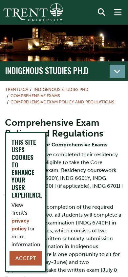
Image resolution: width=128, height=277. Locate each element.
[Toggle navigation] (117, 71)
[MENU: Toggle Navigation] (118, 12)
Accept (25, 258)
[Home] (33, 12)
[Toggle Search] (101, 12)
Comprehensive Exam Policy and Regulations (62, 101)
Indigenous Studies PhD (61, 89)
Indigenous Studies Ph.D (46, 70)
